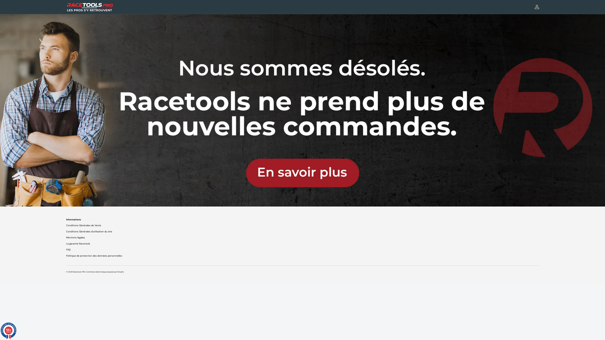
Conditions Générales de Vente (83, 225)
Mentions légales (75, 237)
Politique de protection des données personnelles (94, 255)
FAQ (68, 249)
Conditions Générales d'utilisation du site (89, 231)
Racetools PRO (79, 272)
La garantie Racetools (78, 243)
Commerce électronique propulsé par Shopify (105, 272)
